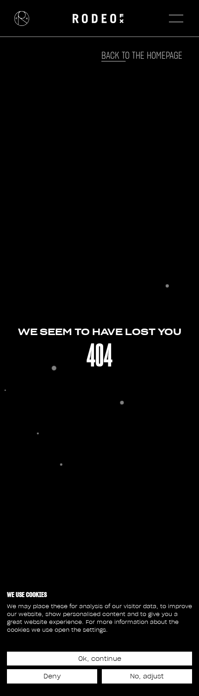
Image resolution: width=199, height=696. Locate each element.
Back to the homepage (141, 55)
